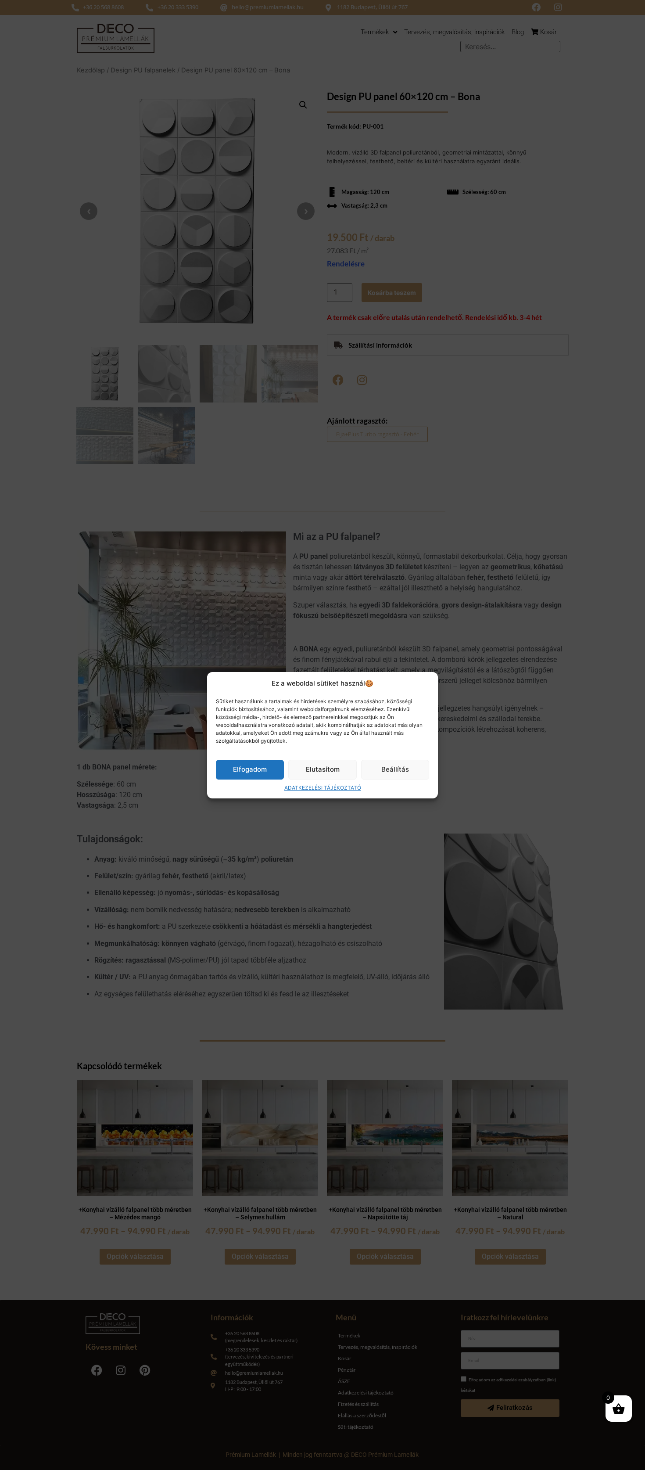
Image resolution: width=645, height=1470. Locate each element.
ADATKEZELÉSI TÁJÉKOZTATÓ (322, 787)
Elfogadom (250, 769)
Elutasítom (323, 769)
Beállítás (395, 769)
